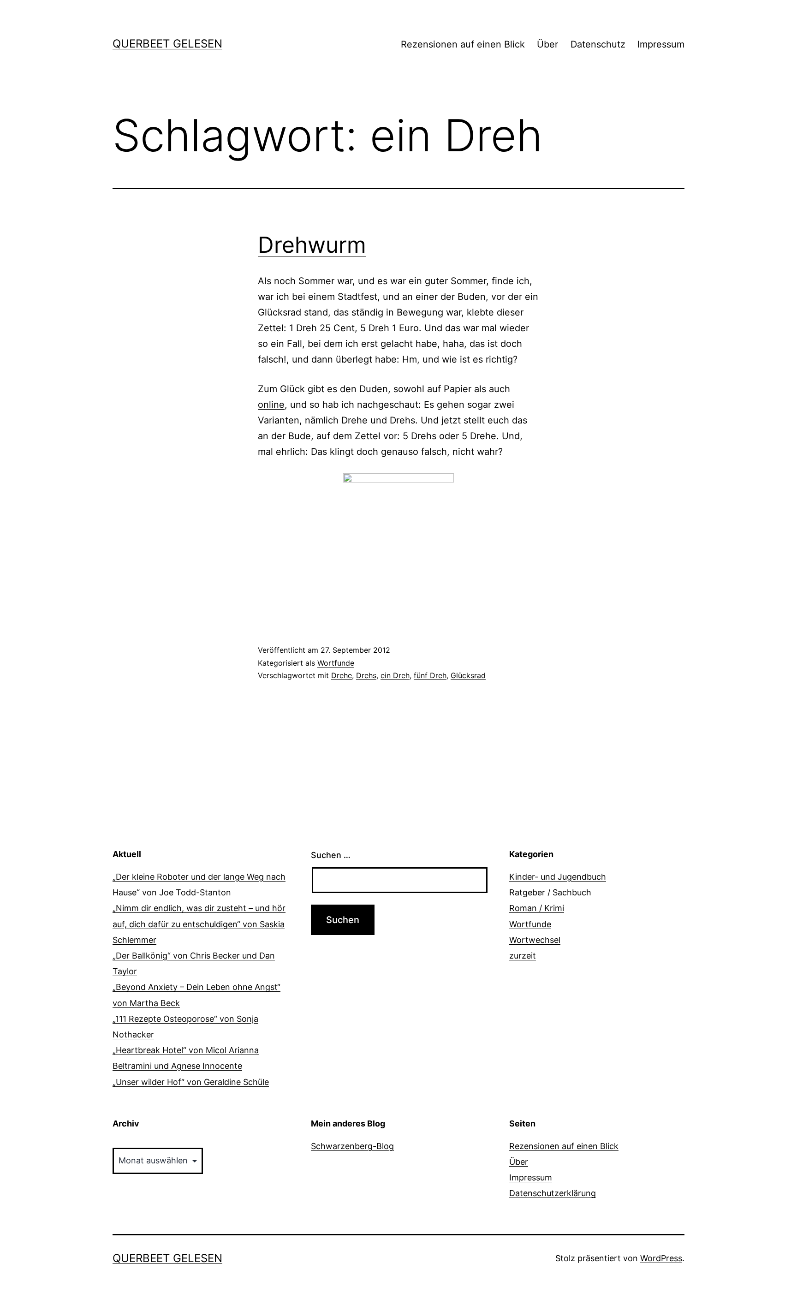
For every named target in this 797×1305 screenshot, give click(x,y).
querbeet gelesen (167, 43)
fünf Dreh (430, 675)
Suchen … (331, 855)
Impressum (660, 44)
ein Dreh (395, 675)
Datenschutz (598, 44)
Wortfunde (335, 662)
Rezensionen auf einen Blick (463, 44)
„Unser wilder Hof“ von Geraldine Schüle (191, 1082)
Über (547, 44)
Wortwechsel (534, 940)
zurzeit (522, 955)
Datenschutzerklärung (552, 1193)
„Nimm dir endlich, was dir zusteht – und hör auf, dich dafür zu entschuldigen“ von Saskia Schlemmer (199, 923)
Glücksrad (468, 675)
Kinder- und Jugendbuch (557, 877)
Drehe (341, 675)
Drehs (366, 675)
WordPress (661, 1258)
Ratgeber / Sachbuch (550, 892)
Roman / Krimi (536, 908)
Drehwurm (312, 244)
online (271, 404)
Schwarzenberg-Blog (352, 1146)
